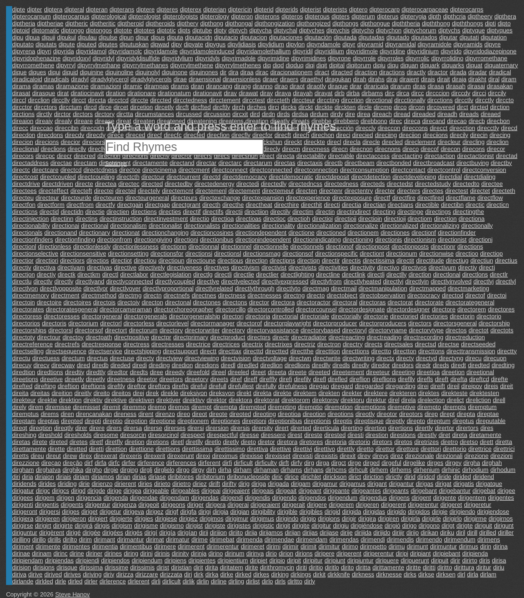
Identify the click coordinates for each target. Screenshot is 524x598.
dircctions (440, 100)
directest (456, 190)
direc (395, 121)
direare (83, 121)
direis (491, 386)
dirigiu (341, 525)
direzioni (501, 455)
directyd (426, 358)
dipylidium (271, 44)
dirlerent (138, 581)
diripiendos (115, 560)
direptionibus (285, 421)
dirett (486, 441)
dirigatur (23, 490)
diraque (338, 86)
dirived (53, 574)
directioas (248, 218)
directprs (258, 337)
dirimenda (249, 539)
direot (199, 414)
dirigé (73, 532)
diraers (289, 79)
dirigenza (124, 504)
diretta (503, 441)
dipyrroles (391, 58)
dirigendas (205, 497)
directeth (503, 190)
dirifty (229, 483)
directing (384, 211)
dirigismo (172, 525)
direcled (392, 142)
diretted (77, 448)
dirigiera (22, 518)
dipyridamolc (125, 51)
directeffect (54, 190)
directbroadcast (434, 163)
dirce (105, 107)
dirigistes (239, 525)
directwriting (358, 358)
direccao (41, 128)
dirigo (409, 525)
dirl (461, 574)
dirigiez (188, 518)
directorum (143, 330)
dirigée (91, 532)
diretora (287, 441)
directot (479, 330)
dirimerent (191, 546)
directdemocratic (291, 176)
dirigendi (231, 497)
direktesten (484, 393)
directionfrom (114, 239)
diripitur (313, 560)
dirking (280, 574)
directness (232, 295)
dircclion (39, 100)
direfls (425, 379)
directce (129, 169)
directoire (49, 302)
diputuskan (134, 44)
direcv (41, 365)
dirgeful (391, 462)
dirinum (234, 553)
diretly (231, 441)
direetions (25, 379)
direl (393, 400)
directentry (358, 190)
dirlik (189, 581)
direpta (466, 414)
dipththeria (406, 23)
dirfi (227, 462)
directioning (358, 239)
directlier (267, 274)
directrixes (278, 344)
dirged (371, 462)
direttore (407, 448)
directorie (375, 316)
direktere (376, 393)
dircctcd (118, 100)
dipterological (108, 16)
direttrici (504, 448)
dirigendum (343, 497)
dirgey (453, 462)
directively (151, 267)
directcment (194, 169)
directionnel (236, 246)
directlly (396, 274)
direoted (240, 414)
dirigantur (401, 483)
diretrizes (426, 441)
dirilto (70, 539)
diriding (67, 483)
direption (135, 421)
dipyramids (467, 44)
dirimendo (429, 539)
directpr (161, 337)
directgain (130, 204)
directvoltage (270, 358)
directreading (384, 337)
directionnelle (270, 246)
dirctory (105, 114)
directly (63, 281)
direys (380, 455)
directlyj (483, 281)
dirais (428, 79)
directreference (32, 344)
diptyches (311, 30)
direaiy (44, 121)
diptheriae (50, 23)
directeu (23, 197)
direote (218, 414)
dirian (123, 476)
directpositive (131, 337)
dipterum (363, 16)
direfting (45, 386)
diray (266, 93)
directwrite (327, 358)
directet (480, 190)
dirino (215, 553)
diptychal (285, 30)
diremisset (86, 407)
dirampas (156, 86)
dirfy (296, 462)
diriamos (102, 476)
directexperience (308, 197)
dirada (458, 72)
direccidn (92, 128)
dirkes (261, 574)
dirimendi (373, 539)
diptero (358, 9)
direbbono (374, 121)
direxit (348, 455)
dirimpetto (373, 546)
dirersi (195, 428)
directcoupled (58, 176)
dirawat (248, 93)
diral (493, 79)
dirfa (100, 462)
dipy (176, 44)
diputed (86, 44)
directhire (286, 204)
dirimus (468, 546)
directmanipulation (382, 288)
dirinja (199, 553)
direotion (314, 414)
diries (145, 483)
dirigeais (263, 490)
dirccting (328, 100)
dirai (392, 79)
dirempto (429, 407)
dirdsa (300, 114)
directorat (400, 302)
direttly (346, 448)
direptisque (369, 421)
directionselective (35, 253)
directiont (372, 253)
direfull (217, 386)
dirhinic (451, 469)
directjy (46, 274)
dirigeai (210, 490)
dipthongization (274, 23)
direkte (282, 393)
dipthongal (239, 23)
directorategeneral (469, 302)
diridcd (426, 476)
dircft (182, 107)
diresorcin (133, 435)
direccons (415, 128)
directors (420, 323)
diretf (96, 441)
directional (94, 225)
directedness (341, 183)
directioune (201, 260)
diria (27, 476)
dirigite (301, 525)
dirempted (252, 407)
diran (197, 86)
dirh (211, 469)
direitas (40, 393)
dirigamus (352, 483)
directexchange (219, 197)
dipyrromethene (33, 65)
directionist (452, 239)
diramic (132, 86)
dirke (226, 574)
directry (353, 344)
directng (294, 295)
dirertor (444, 428)
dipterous (317, 16)
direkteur (24, 400)
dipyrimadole (239, 58)
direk (152, 393)
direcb (477, 121)
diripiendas (59, 560)
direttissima (197, 448)
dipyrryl (66, 65)
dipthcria (454, 16)
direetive (51, 379)
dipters (340, 16)
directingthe (468, 211)
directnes (204, 295)
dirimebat (222, 539)
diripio (277, 560)
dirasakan (500, 86)
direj (138, 393)
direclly (97, 149)
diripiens (175, 560)
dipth (434, 16)
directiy (467, 267)
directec (128, 183)
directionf (423, 232)
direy (364, 455)
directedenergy (214, 183)
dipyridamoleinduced (207, 51)
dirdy (336, 114)
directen (306, 190)
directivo (388, 267)
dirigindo (287, 518)
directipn (256, 260)
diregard (342, 386)
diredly (360, 365)
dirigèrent (51, 532)
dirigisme (146, 525)
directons (235, 302)
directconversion (484, 169)
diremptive (401, 407)
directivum (442, 267)
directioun (171, 260)
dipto (504, 23)
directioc (274, 218)
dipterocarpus (71, 16)
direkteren (402, 393)
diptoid (21, 30)
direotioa (289, 414)
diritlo (332, 567)
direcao (457, 121)
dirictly (393, 476)
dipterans (121, 9)
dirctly (44, 114)
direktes (428, 393)
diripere (324, 553)
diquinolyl (147, 72)
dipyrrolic (417, 58)
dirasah (455, 86)
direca (412, 121)
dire (350, 114)
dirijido (381, 532)
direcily (459, 135)
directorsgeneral (455, 323)
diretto (365, 448)
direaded (423, 114)
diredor (380, 365)
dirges (435, 462)
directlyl (505, 281)
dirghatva (48, 469)
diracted (342, 72)
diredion (182, 365)
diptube (202, 30)
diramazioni (105, 86)
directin (325, 211)
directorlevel (172, 323)
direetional (480, 372)
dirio (271, 553)
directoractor (314, 302)
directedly (274, 183)
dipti (490, 23)
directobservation (382, 295)
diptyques (499, 30)
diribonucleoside (248, 476)
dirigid (332, 511)
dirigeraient (265, 504)
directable (341, 156)
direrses (175, 428)
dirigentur (97, 504)
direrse (153, 428)
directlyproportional (168, 288)
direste (313, 435)
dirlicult (171, 581)
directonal (178, 302)
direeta (277, 372)
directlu (22, 281)
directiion (256, 211)
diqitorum (358, 65)
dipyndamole (324, 44)
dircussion (216, 114)
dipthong (211, 23)
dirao (281, 86)
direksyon (222, 393)
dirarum (400, 86)
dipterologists (180, 16)
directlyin (417, 281)
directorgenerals (145, 316)
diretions (157, 441)
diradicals (56, 79)
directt (208, 351)
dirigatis (463, 483)
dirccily (497, 93)
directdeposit (332, 176)
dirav (230, 93)
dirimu (396, 546)
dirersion (217, 428)
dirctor (62, 114)
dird (255, 114)
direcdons (50, 135)
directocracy (423, 295)
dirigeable (156, 490)
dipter (34, 9)
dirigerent (393, 504)
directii (234, 211)
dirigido (396, 511)
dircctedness (190, 100)
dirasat (21, 93)
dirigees (22, 497)
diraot (297, 86)
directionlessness (136, 246)
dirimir (290, 546)
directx (385, 358)
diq (267, 65)
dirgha (471, 462)
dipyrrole (364, 58)
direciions (435, 135)
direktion (70, 400)
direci (343, 135)
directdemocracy (244, 176)
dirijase (329, 532)
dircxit (240, 114)
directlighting (297, 274)
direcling (473, 142)
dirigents (72, 504)
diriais (63, 476)
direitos (121, 393)
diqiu (379, 65)
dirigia (220, 511)
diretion (134, 441)
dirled (75, 581)
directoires (77, 302)
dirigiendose (493, 511)
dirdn (268, 114)
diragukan (338, 79)
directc (21, 169)
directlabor (134, 274)
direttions (168, 448)
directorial (285, 316)
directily (280, 211)
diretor (266, 441)
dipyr (348, 44)
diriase (157, 476)
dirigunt (504, 525)
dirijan (293, 532)
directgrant (186, 204)
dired (83, 365)
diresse (249, 435)
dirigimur (236, 518)
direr (81, 428)
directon (152, 302)
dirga (322, 462)
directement (244, 190)
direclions (53, 149)
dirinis (162, 553)
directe (84, 183)
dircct (79, 100)
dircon (416, 107)
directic (475, 204)
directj (487, 267)
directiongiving (153, 239)
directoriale (314, 316)
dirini (146, 553)
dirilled (487, 532)
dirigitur (321, 525)
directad (506, 156)
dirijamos (271, 532)
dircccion (437, 93)
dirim (85, 539)
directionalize (360, 225)
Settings (116, 163)
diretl (177, 441)
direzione (476, 455)
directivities (333, 267)
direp (431, 414)
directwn (300, 358)
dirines (113, 553)
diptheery (480, 16)
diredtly (96, 372)
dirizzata (171, 574)
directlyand (89, 281)
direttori (431, 448)
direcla (352, 142)
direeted (319, 372)
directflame (460, 197)
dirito (347, 567)
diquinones (203, 72)
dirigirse (22, 525)
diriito (236, 532)
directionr (443, 246)
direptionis (317, 421)
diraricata (376, 86)
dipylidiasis (241, 44)
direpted (72, 421)
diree (156, 372)
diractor (438, 72)
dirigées (112, 532)
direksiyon (193, 393)
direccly (365, 128)
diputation (494, 37)
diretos (403, 441)
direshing (24, 435)
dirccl (19, 100)
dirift (214, 483)
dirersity (262, 428)
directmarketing (468, 288)
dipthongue (375, 23)
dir (223, 72)
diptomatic (45, 30)
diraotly (316, 86)
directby (501, 163)
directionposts (410, 246)
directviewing (201, 358)
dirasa (436, 86)
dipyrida (63, 51)
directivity (362, 267)
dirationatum (174, 93)
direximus (225, 455)
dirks (410, 574)
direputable (491, 421)
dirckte (324, 107)
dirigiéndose (367, 525)
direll (499, 400)
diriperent (348, 553)
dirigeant (309, 490)
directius (506, 260)
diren (67, 414)
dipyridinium (423, 51)
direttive (280, 448)
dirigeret (451, 504)
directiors (72, 260)
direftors (159, 386)
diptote (123, 30)
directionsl (227, 253)
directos (456, 330)
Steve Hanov (72, 594)
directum (73, 358)
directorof (249, 323)
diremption (338, 407)
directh (211, 204)
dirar (356, 86)
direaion (22, 121)
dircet (120, 107)
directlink (353, 274)
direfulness (292, 386)
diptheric (76, 23)
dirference (150, 462)
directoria (257, 316)
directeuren (108, 197)
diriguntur (24, 532)
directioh (298, 218)
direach (382, 114)
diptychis (338, 30)
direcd (509, 128)
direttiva (257, 448)
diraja (459, 79)
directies (170, 211)
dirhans (314, 469)
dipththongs (467, 23)
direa (363, 114)
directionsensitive (83, 253)
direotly (365, 414)
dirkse (426, 574)
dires (486, 428)
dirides (47, 483)
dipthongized (314, 23)
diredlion (271, 365)
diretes (78, 441)
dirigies (143, 518)
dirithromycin (277, 567)
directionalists (202, 225)
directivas (99, 267)
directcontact (408, 169)
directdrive (26, 183)
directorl (111, 323)
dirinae (21, 553)
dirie (84, 483)
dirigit (283, 525)
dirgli (146, 469)
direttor (385, 448)
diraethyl (311, 79)
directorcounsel (316, 309)
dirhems (400, 469)
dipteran (97, 9)
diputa (175, 37)
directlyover (125, 288)
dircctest (253, 100)
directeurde (76, 197)
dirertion (375, 428)
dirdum (319, 114)
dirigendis (257, 497)
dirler (91, 581)
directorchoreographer (183, 309)
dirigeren (367, 504)
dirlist (253, 581)
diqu (392, 65)
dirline (219, 581)
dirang (242, 86)
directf (382, 197)
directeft (81, 190)
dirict (354, 476)
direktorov (325, 400)
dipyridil (303, 51)
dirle (60, 581)
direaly (63, 121)
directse (448, 344)
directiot (121, 260)
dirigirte (63, 525)
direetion (453, 372)
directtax (229, 351)
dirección (342, 128)
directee (492, 183)
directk (67, 274)
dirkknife (339, 574)
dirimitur (329, 546)
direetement (348, 372)
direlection (431, 400)
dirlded (44, 581)
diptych (237, 30)
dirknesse (389, 574)
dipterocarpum (31, 16)
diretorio (359, 441)
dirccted (160, 100)
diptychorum (419, 30)
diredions (207, 365)
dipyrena (23, 51)
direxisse (251, 455)
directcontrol (443, 169)
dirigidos (419, 511)
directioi (322, 218)
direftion (68, 386)
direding (159, 365)
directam (85, 163)
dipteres (167, 9)
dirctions (23, 114)
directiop (491, 253)
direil (453, 386)
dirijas (310, 532)
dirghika (72, 469)
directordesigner (408, 309)
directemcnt (177, 190)
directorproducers (382, 323)
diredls (341, 365)
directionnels (307, 246)
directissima (379, 260)
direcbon (498, 121)
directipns (282, 260)
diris (484, 560)
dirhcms (336, 469)
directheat (259, 204)
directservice (105, 351)
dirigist (194, 525)
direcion (22, 142)
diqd (278, 65)
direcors (23, 156)
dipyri (44, 51)
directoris (54, 323)
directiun (481, 260)
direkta (262, 393)
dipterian (214, 9)
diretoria (336, 441)
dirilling (21, 539)
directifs (213, 211)
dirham (242, 469)
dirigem (45, 497)
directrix (252, 344)
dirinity (180, 553)
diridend (483, 476)
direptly (395, 421)
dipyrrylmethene (191, 65)
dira (233, 72)
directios (97, 260)
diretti (96, 448)
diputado (397, 37)
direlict (455, 400)
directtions (355, 351)
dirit (198, 567)
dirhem (379, 469)
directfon (23, 204)
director (259, 302)
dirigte (464, 525)
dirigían (187, 532)
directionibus (216, 239)
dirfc (114, 462)
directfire (403, 197)
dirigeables (185, 490)
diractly (416, 72)
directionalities (241, 225)
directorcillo (230, 309)
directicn (497, 204)
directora (283, 302)
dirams (180, 86)
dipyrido (451, 51)
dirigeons (173, 504)
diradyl (80, 79)
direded (120, 365)
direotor (387, 414)
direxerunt (180, 455)
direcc (20, 128)
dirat (63, 93)
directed (152, 183)
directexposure (352, 197)
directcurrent (183, 176)
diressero (273, 435)
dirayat (323, 93)
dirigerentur (423, 504)
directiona (471, 218)
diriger (195, 504)
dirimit (309, 546)
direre (97, 428)
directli (223, 274)
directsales (398, 344)
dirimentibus (136, 546)
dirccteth (278, 100)
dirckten (345, 107)
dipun (126, 37)
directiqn (308, 260)
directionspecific (336, 253)
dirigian (239, 511)
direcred (85, 156)
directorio (488, 316)
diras (419, 86)
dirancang (219, 86)
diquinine (91, 72)
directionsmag (261, 253)
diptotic (166, 30)
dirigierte (121, 518)
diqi (309, 65)
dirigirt (43, 525)
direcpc (45, 156)
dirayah (303, 93)
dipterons (267, 16)
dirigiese (166, 518)
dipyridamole (161, 51)
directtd (253, 351)
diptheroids (160, 23)
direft (441, 379)
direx (85, 455)
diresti (356, 435)
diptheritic (103, 23)
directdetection (371, 176)
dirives (72, 574)
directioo (466, 253)
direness (125, 414)
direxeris (130, 455)
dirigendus (373, 497)
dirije (346, 532)
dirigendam (174, 497)
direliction (478, 400)
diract (321, 72)
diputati (469, 37)
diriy (108, 574)
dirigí (150, 532)
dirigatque (489, 483)
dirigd (78, 490)
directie (95, 211)
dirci (273, 107)
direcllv (77, 149)
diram (508, 79)
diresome (105, 435)
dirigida (351, 511)
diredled (247, 365)
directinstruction (120, 218)
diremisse (58, 407)
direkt (244, 393)
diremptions (370, 407)
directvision (236, 358)
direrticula (326, 428)
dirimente (47, 546)
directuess (46, 358)
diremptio (310, 407)
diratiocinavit (87, 93)
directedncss (305, 183)
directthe (302, 351)
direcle (371, 142)
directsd (425, 344)
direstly (427, 435)
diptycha (260, 30)
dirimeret (252, 546)
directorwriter (202, 330)
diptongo (72, 30)
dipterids (286, 9)
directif (192, 211)
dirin (485, 546)
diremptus (25, 414)
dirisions (44, 567)
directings (438, 211)
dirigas (424, 483)
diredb (100, 365)
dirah (359, 79)
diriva (19, 574)
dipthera (505, 16)
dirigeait (286, 490)
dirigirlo (452, 518)
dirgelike (414, 462)
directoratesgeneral (72, 309)
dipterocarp (384, 9)
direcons (473, 149)
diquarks (453, 65)
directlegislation (170, 274)
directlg (203, 274)
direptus (463, 421)
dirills (54, 539)
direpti (93, 421)
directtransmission (470, 351)
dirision (21, 567)
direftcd (479, 379)
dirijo (412, 532)
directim (303, 211)
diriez (200, 483)
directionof (340, 246)
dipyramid (370, 44)
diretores (311, 441)
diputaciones (286, 37)
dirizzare (146, 574)
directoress (27, 316)
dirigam (301, 483)
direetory (196, 379)
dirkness (363, 574)
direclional (25, 149)
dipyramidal (400, 44)
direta (459, 435)
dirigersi (49, 511)
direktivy (194, 400)
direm (35, 407)
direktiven (141, 400)
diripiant (420, 553)
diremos (179, 407)
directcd (71, 169)
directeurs (184, 197)
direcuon (494, 358)
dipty (220, 30)
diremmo (134, 407)
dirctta (124, 114)
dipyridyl (103, 58)
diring (131, 553)
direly (19, 407)
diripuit (439, 560)
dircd (90, 107)
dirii (203, 532)
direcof (430, 149)
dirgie (111, 469)
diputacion (253, 37)
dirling (236, 581)
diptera (53, 9)
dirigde (96, 490)
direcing (499, 135)
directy (405, 358)
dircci (479, 93)
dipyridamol (91, 51)
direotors (411, 414)
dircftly (221, 107)
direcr (64, 156)
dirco (400, 107)
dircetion (141, 107)
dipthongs (345, 23)
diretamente (485, 435)
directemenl (211, 190)
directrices (226, 344)
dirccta (97, 100)
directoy (73, 337)
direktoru (352, 400)
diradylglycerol (109, 79)
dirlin (202, 581)
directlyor (95, 288)
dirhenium (426, 469)
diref (236, 379)
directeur (47, 197)
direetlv (74, 379)
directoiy (128, 302)
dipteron (242, 16)
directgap (157, 204)
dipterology (214, 16)
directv (145, 358)
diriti (301, 567)
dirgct (338, 462)
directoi (496, 295)
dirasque (43, 93)
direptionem (193, 421)
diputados (424, 37)
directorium (83, 323)
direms (50, 414)
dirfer (129, 462)
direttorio (454, 448)
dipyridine (392, 51)
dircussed (189, 114)
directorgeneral (102, 316)
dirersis (240, 428)
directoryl (354, 330)
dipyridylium (177, 58)
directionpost (372, 246)
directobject (342, 295)
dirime (199, 539)
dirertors (467, 428)
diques (37, 72)
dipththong (436, 23)
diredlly (321, 365)
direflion (359, 379)
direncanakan (94, 414)
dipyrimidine (273, 58)
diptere (145, 9)
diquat (474, 65)
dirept (447, 414)
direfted (22, 386)
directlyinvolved (451, 281)
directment (65, 295)
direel (218, 372)
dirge (354, 462)
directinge (410, 211)
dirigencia (89, 497)
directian (374, 204)
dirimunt (417, 546)
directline (328, 274)
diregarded (369, 386)
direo (183, 414)
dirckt (305, 107)
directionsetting (128, 253)
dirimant (104, 539)
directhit (311, 204)
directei (103, 190)
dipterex (190, 9)
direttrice (480, 448)
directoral (344, 302)
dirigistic (263, 525)
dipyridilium (329, 51)
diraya (283, 93)
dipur (142, 37)
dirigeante (336, 490)
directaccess (373, 156)
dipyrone (339, 58)
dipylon (295, 44)
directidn (72, 211)
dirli (155, 581)
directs (373, 344)
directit (405, 260)
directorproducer (335, 323)
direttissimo (229, 448)
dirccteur (303, 100)
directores (501, 309)
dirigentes (501, 497)
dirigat (443, 483)
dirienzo (102, 483)
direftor (136, 386)
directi (332, 204)
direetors (171, 379)
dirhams (291, 469)
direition (62, 393)
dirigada (278, 483)
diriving (92, 574)
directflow (490, 197)
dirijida (362, 532)
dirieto (162, 483)
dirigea (132, 490)
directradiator (309, 337)
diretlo (213, 441)
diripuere (387, 560)
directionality (278, 225)
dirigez (154, 511)
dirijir (398, 532)
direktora (240, 400)
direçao (51, 462)
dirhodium (475, 469)
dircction (352, 100)
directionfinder (457, 232)
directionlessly (92, 246)
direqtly (63, 428)
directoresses (62, 316)
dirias (139, 476)
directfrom (80, 204)
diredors (403, 365)
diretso (469, 441)
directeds (372, 183)
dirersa (132, 428)
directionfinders (32, 239)
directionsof (297, 253)
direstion (376, 435)
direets (219, 379)
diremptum (482, 407)
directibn (452, 204)
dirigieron (74, 518)
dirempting (282, 407)
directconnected (271, 169)
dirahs (376, 79)
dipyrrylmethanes (145, 65)
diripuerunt (415, 560)
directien (117, 211)
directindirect (354, 211)
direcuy (22, 365)
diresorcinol (163, 435)
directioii (345, 218)
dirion (286, 553)
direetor (147, 379)
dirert (282, 428)
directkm (88, 274)
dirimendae (279, 539)
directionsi (198, 253)
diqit (321, 65)
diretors (382, 441)
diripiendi (87, 560)
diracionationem (291, 72)
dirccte (139, 100)
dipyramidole (435, 44)
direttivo (324, 448)
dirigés (134, 532)
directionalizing (439, 225)
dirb (339, 93)
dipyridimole (362, 51)
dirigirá (83, 525)
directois (104, 302)
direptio (113, 421)
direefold (198, 372)
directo (316, 295)
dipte (18, 9)
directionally (477, 225)
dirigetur (110, 511)
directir (331, 260)
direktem (305, 393)
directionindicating (317, 239)
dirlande (22, 581)
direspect (192, 435)
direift (437, 386)
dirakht (477, 79)
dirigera (216, 504)
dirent (145, 414)
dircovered (441, 107)
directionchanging (165, 232)
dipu (17, 37)
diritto (444, 567)
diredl (228, 365)
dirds (283, 114)
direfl (319, 379)
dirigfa (188, 511)
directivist (274, 267)
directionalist (165, 225)
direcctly (488, 128)
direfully (266, 386)
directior (23, 260)
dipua (32, 37)
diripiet (258, 560)
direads (469, 114)
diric (277, 476)
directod (452, 295)
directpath (99, 337)
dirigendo (284, 497)
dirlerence (112, 581)
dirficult (243, 462)
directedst (400, 183)
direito (101, 393)
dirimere (165, 546)
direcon (450, 149)
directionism (420, 239)
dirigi (204, 511)
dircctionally (409, 100)
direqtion (40, 428)
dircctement (224, 100)
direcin (479, 135)
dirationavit (207, 93)
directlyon (25, 288)
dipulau (87, 37)
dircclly (61, 100)
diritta (363, 567)
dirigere (317, 504)
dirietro (181, 483)
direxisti (302, 455)
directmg (130, 295)
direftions (93, 386)
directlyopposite (61, 288)
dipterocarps (466, 9)
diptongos (99, 30)
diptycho (362, 30)
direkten (329, 393)
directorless (138, 323)
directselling (28, 351)
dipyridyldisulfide (138, 58)
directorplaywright (287, 323)
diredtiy (74, 372)
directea (105, 183)
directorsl (60, 330)
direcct (439, 128)
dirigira (367, 518)
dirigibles (311, 511)
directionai (65, 225)
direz (396, 455)
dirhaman (266, 469)
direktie (47, 400)
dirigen (65, 497)
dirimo (350, 546)
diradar (477, 72)
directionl (24, 246)
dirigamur (325, 483)
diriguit (483, 525)
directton (404, 351)
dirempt (201, 407)
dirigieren (47, 518)
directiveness (184, 267)
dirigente (444, 497)
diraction (365, 72)
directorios (26, 323)
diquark (430, 65)
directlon (419, 274)
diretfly (114, 441)
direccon (389, 128)
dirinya (255, 553)
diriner (94, 553)
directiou (145, 260)
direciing (386, 135)
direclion (497, 142)
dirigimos (211, 518)
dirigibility (263, 511)
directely (149, 190)
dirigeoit (148, 504)
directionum (401, 253)
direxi (203, 455)
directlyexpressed (284, 281)
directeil (125, 190)
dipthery (187, 23)
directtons (431, 351)
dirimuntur (443, 546)
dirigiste (215, 525)
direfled (338, 379)
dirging (129, 469)
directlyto (288, 288)
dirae (180, 79)
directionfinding (75, 239)
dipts (184, 30)
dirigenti (22, 504)
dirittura (464, 567)
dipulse (108, 37)
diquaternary (501, 65)
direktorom (295, 400)
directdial (450, 176)
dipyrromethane (486, 58)
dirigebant (424, 490)
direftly (116, 386)
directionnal (203, 246)
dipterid (264, 9)
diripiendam (27, 560)
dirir (455, 560)
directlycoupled (175, 281)
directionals (27, 232)
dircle (365, 107)
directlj (376, 274)
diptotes (144, 30)
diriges (70, 511)
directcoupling (96, 176)
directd (211, 176)
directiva (44, 267)
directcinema (159, 169)
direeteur (378, 372)
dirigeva (133, 511)
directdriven (57, 183)
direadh (447, 114)
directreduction (465, 337)
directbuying (472, 163)
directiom (420, 218)
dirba (353, 93)
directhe (233, 204)
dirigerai (238, 504)
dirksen (445, 574)
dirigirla (410, 518)
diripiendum (147, 560)
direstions (403, 435)
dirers (114, 428)
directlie (243, 274)
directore (443, 309)
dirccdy (460, 93)
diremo (157, 407)
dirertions (400, 428)
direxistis (326, 455)
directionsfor (166, 253)
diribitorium (210, 476)
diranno (263, 86)
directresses (167, 344)
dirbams (372, 93)
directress (136, 344)
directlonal (446, 274)
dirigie (440, 511)
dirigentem (472, 497)
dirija (251, 532)
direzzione (25, 462)
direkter (352, 393)
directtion (327, 351)
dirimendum (459, 539)
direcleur (449, 142)
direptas (48, 421)
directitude (430, 260)
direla (408, 400)
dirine (76, 553)
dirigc (43, 490)
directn (152, 295)
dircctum (70, 107)
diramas (43, 86)
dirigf (171, 511)
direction (445, 218)
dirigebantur (455, 490)
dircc (417, 93)
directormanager (212, 323)
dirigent (421, 497)
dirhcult (358, 469)
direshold (50, 435)
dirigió (392, 525)
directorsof (89, 330)
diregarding (400, 386)
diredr (423, 365)
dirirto (469, 560)
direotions (341, 414)
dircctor (22, 107)
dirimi (273, 546)
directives (216, 267)
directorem (471, 309)
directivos (414, 267)
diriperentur (378, 553)
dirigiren (388, 518)
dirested (335, 435)
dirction (499, 107)
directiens (144, 211)
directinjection (30, 218)
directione (301, 232)
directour (49, 337)
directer (385, 190)
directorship (494, 323)
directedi (247, 183)
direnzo (165, 414)
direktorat (267, 400)
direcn (339, 149)
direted (58, 441)
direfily (302, 379)
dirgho (93, 469)
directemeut (278, 190)
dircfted (201, 107)
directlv (42, 281)
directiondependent (261, 232)
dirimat (155, 539)
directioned (331, 232)
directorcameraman (125, 309)
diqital (336, 65)
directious (230, 260)
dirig (244, 483)
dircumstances (154, 114)
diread (402, 114)
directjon (23, 274)
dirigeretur (477, 504)
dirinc (60, 553)
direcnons (388, 149)
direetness (121, 379)
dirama (21, 86)
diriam (81, 476)
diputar (448, 37)
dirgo (183, 469)
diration (116, 93)
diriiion (218, 532)
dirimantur (130, 539)
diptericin (240, 9)
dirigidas (374, 511)
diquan (409, 65)
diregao (319, 386)
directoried (404, 316)
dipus (158, 37)
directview (169, 358)
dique (19, 72)
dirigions (329, 518)
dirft (284, 462)
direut (53, 455)
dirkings (301, 574)
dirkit (319, 574)
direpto (416, 421)
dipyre (492, 44)
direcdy (96, 135)
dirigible (287, 511)
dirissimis (142, 567)
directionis (388, 239)
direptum (439, 421)
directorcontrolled (270, 309)
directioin (370, 218)
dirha (224, 469)
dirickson (335, 476)
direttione (141, 448)
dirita (211, 567)
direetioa (428, 372)
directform (51, 204)
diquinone (174, 72)
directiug (457, 260)
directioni (186, 239)
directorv (171, 330)
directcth (127, 176)
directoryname (387, 330)
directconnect (230, 169)
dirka (211, 574)
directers (408, 190)
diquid (70, 72)
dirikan (429, 532)
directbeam (359, 163)
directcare (45, 169)
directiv (21, 267)
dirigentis (47, 504)
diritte (413, 567)
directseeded (478, 344)
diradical (500, 72)
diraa (247, 72)
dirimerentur (223, 546)
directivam (71, 267)
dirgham (23, 469)
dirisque (66, 567)
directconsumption (364, 169)
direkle (169, 393)
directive (125, 267)
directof (475, 295)
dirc (390, 93)
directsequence (65, 351)
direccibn (67, 128)
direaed (491, 114)
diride (444, 476)
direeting (403, 372)
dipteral (74, 9)
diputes (108, 44)
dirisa (499, 560)
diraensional (205, 79)
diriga (258, 483)
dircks (289, 107)
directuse (122, 358)
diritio (316, 567)
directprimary (190, 337)
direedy (175, 372)
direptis (342, 421)
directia (351, 204)
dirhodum (503, 469)
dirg (309, 462)
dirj (188, 574)
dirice (291, 476)
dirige (114, 490)
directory (233, 330)
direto (248, 441)
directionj (480, 239)
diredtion (23, 372)
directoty (23, 337)
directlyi (393, 281)
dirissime (116, 567)
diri (16, 476)
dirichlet (311, 476)
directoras (372, 302)
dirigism (122, 525)
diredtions (50, 372)
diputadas (371, 37)
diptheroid (130, 23)
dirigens (399, 497)
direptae (488, 414)
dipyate (193, 44)
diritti (429, 567)
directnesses (264, 295)
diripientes (202, 560)
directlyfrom (326, 281)
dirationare (141, 93)
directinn (62, 218)
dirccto (505, 100)
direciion (410, 135)
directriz (304, 344)
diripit (294, 560)
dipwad (159, 44)
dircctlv (464, 100)
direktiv (92, 400)
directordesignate (361, 309)
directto (381, 351)
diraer (270, 79)
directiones (395, 232)
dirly (309, 581)
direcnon (361, 149)
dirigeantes (366, 490)
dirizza (124, 574)
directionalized (399, 225)
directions (470, 246)
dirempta (225, 407)
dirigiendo (462, 511)
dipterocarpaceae (424, 9)
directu (21, 358)
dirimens (488, 539)
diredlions (297, 365)
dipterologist (144, 16)
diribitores (181, 476)
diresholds (78, 435)
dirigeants (396, 490)
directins (86, 218)
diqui (54, 72)
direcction (462, 128)
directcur (153, 176)
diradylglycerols (151, 79)
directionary (94, 232)
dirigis (102, 525)
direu (37, 455)
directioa (222, 218)
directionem (363, 232)
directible (427, 204)
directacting (406, 156)
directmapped (427, 288)
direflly (406, 379)
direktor (217, 400)
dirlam (488, 574)
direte (39, 441)
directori (233, 316)
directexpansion (263, 197)
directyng (451, 358)
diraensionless (242, 79)
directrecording (423, 337)
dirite (251, 567)
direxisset (278, 455)
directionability (31, 225)
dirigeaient (236, 490)
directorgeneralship (194, 316)
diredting (503, 365)
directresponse (101, 344)
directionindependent (263, 239)
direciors (93, 142)
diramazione (72, 86)
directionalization (319, 225)
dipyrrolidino (447, 58)
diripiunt (334, 560)
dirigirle (431, 518)
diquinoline (119, 72)
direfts (180, 386)
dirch (238, 107)
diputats (46, 44)
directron (329, 344)
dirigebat (483, 490)
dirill (472, 532)
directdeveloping (414, 176)
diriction (373, 476)
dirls (280, 581)
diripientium (232, 560)
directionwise (436, 253)
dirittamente (388, 567)
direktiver (168, 400)
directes (432, 190)
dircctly (484, 100)
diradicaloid (27, 79)
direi (422, 386)
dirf (88, 462)
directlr (499, 274)
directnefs (176, 295)
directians (400, 204)
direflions (384, 379)
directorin (462, 316)
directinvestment (166, 218)
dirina (500, 546)
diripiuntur (360, 560)
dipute (67, 44)
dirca (402, 93)
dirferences (181, 462)
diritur (483, 567)
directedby (179, 183)
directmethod (98, 295)
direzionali (449, 455)
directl (110, 274)
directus (97, 358)
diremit (111, 407)
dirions (304, 553)
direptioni (254, 421)
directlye (208, 281)
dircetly (164, 107)
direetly (95, 379)
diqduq (295, 65)
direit (506, 386)
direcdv (74, 135)
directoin (23, 302)
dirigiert (98, 518)
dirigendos (312, 497)
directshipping (142, 351)
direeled (238, 372)
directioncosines (211, 232)
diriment (23, 546)
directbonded (393, 163)
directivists (302, 267)
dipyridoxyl (76, 58)
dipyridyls (207, 58)
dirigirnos (501, 518)
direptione (162, 421)
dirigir (349, 518)
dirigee (506, 490)
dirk (198, 574)
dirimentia (105, 546)
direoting (264, 414)
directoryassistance (273, 330)
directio (199, 218)
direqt (19, 428)
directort (116, 330)
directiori (46, 260)
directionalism (128, 225)
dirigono (429, 525)
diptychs (449, 30)
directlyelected (240, 281)
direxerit (154, 455)
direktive (115, 400)
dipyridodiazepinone (489, 51)
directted (276, 351)
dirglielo (164, 469)
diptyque (473, 30)
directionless (54, 246)
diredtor (117, 372)
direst (294, 435)
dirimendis (400, 539)
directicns (25, 211)
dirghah (492, 462)
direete (297, 372)
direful (198, 386)
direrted (301, 428)
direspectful (222, 435)
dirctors (83, 114)
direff (250, 379)
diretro (449, 441)
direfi (285, 379)
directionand (60, 232)
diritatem (231, 567)
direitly (83, 393)
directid (49, 211)
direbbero (346, 121)
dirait (443, 79)
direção (72, 462)
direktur (376, 400)
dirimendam (312, 539)
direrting (352, 428)
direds (441, 365)
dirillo (39, 539)
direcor (496, 149)
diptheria (23, 23)
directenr (331, 190)
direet (258, 372)
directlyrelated (214, 288)
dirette (56, 448)
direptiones (225, 421)
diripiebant (446, 553)
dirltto (294, 581)
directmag (315, 288)
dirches (256, 107)
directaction (439, 156)
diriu (498, 567)
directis (351, 260)
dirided (462, 476)
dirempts (454, 407)
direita (20, 393)
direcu (473, 358)
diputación (318, 37)
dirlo (267, 581)
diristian (181, 567)
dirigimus (262, 518)
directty (507, 351)
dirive (35, 574)
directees (24, 190)
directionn (173, 246)
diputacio (226, 37)
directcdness (100, 169)
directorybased (320, 330)
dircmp (383, 107)
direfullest (241, 386)
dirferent (209, 462)
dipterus (387, 16)
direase (104, 121)
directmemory (30, 295)
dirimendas (344, 539)
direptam (24, 421)
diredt (458, 365)
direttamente (29, 448)
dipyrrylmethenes (238, 65)
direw (70, 455)
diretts (20, 455)
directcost (25, 176)
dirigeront (24, 511)
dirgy (197, 469)
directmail (344, 288)
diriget (89, 511)
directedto (466, 183)
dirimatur (178, 539)
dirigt (448, 525)
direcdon (23, 135)
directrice (198, 344)
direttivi (302, 448)
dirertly (424, 428)
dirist (162, 567)
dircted (479, 107)
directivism (245, 267)
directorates (28, 309)
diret (444, 435)
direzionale (419, 455)
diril (460, 532)
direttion (116, 448)
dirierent (125, 483)
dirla (472, 574)
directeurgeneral (147, 197)
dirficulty (266, 462)
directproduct (227, 337)
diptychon (388, 30)
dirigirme (475, 518)
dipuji (48, 37)
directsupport (180, 351)
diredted (479, 365)
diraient (409, 79)
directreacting (346, 337)
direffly (268, 379)
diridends (24, 483)
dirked (243, 574)
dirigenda (115, 497)
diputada (345, 37)
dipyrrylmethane (98, 65)
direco (410, 149)
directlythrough (254, 288)
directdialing (479, 176)
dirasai (476, 86)
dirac (261, 72)
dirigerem (341, 504)
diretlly (194, 441)
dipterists (335, 9)
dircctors (45, 107)
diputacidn (198, 37)
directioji (395, 218)
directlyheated (362, 281)
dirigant (377, 483)
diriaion (44, 476)
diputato (23, 44)
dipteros (292, 16)
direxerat (105, 455)
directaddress (30, 163)
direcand (433, 121)
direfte (499, 379)
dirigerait (293, 504)
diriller (506, 532)
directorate (429, 302)
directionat (126, 232)
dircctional (378, 100)
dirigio (308, 518)
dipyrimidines (308, 58)
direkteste (454, 393)
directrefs (67, 344)
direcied (362, 135)
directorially (346, 316)
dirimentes (76, 546)
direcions (47, 142)
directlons (475, 274)
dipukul (66, 37)
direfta (458, 379)
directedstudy (433, 183)
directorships (29, 330)
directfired (430, 197)
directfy (105, 204)
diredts (139, 372)
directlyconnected (129, 281)
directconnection (316, 169)
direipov (471, 386)
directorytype (426, 330)
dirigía (167, 532)
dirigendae (144, 497)
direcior (70, 142)
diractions (392, 72)
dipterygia (413, 16)
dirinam (42, 553)
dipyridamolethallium (263, 51)
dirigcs (60, 490)
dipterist (310, 9)
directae (61, 163)
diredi (139, 365)
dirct (462, 107)
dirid (409, 476)
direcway (63, 365)
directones (207, 302)
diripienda (475, 553)
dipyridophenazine (36, 58)
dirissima (91, 567)
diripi (402, 553)
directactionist (475, 156)
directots (501, 330)
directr (280, 337)
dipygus (215, 44)
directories (434, 316)
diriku (447, 532)
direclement (420, 142)
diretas (21, 441)
